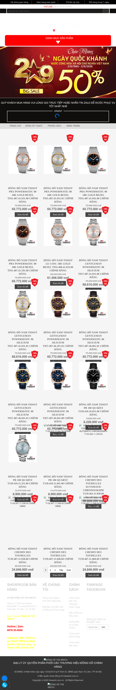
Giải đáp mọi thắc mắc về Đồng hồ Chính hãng (53, 608)
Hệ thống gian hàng (19, 2)
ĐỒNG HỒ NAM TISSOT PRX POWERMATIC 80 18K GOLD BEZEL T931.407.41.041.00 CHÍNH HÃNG (93, 195)
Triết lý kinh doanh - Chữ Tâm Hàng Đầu (51, 599)
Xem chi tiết (22, 575)
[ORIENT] (58, 117)
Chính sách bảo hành (74, 644)
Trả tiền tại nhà (72, 2)
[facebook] (89, 603)
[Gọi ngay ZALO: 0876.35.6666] (4, 685)
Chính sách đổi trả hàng (74, 635)
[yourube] (97, 611)
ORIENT (58, 110)
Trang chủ (15, 125)
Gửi (104, 627)
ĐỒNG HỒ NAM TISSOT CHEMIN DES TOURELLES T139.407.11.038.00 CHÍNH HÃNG (22, 555)
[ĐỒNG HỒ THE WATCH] (3, 11)
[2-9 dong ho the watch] (58, 72)
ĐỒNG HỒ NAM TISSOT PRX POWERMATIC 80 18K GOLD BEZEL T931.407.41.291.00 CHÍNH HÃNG (22, 267)
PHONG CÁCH (55, 125)
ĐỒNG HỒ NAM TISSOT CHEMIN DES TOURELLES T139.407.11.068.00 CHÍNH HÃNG (93, 555)
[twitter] (95, 603)
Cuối (69, 570)
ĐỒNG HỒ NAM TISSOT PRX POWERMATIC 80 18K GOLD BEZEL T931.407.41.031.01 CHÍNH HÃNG (58, 195)
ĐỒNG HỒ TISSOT (34, 125)
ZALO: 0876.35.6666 (62, 6)
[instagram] (105, 603)
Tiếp (61, 570)
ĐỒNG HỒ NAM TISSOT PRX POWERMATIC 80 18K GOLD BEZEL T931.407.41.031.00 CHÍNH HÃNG (22, 195)
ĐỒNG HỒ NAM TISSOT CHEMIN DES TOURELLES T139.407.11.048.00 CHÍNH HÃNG (58, 555)
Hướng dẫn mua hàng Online (74, 624)
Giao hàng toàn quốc (45, 2)
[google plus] (100, 603)
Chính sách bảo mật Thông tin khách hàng (74, 602)
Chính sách (74, 587)
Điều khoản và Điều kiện (75, 614)
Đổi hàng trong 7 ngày (99, 2)
